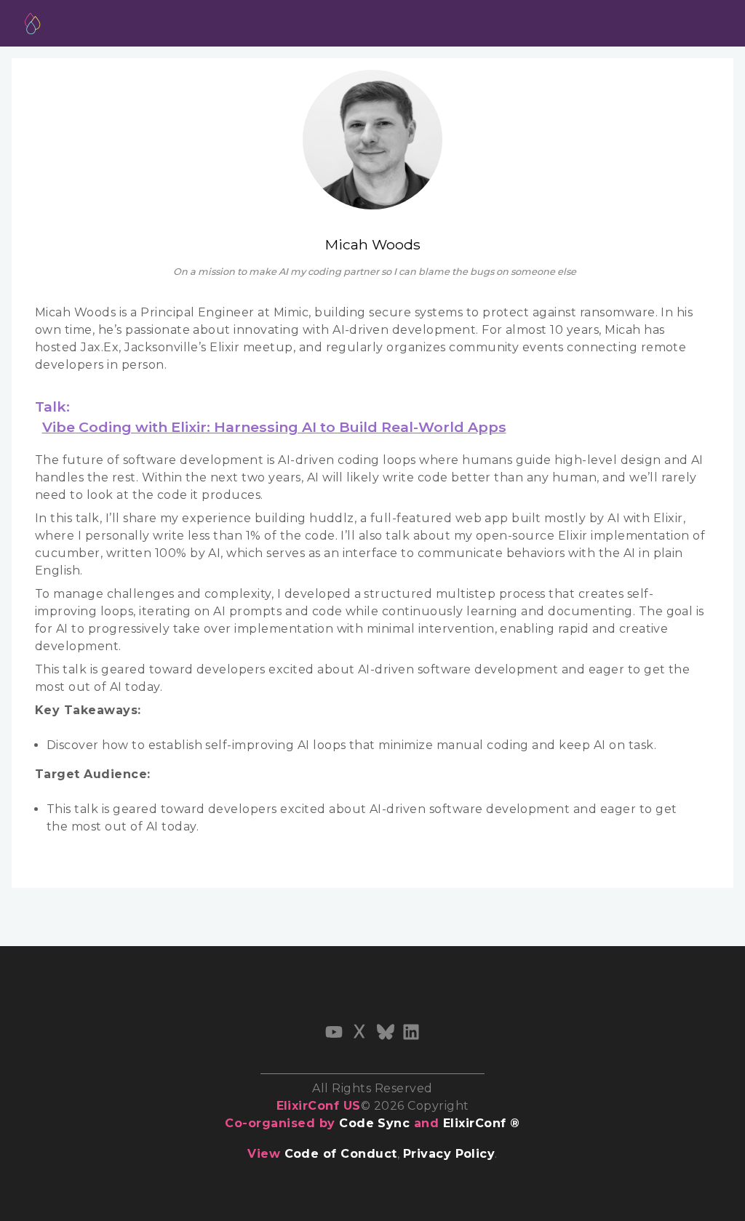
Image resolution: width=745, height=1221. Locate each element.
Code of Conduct (340, 1154)
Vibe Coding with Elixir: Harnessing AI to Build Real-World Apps (274, 427)
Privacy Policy (449, 1154)
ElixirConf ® (481, 1123)
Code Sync (374, 1123)
